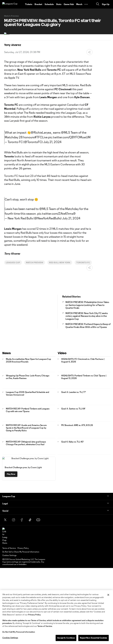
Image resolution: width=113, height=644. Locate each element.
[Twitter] (5, 520)
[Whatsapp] (46, 520)
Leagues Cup (13, 262)
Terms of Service (38, 620)
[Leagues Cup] (12, 4)
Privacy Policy (34, 614)
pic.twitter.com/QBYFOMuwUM (69, 137)
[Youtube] (38, 520)
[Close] (108, 595)
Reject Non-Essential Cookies (93, 638)
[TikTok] (30, 520)
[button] (86, 4)
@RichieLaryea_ (41, 132)
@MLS (65, 132)
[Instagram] (13, 520)
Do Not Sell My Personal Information (18, 632)
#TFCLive (41, 137)
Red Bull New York (59, 262)
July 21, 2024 (52, 142)
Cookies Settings (9, 555)
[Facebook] (22, 520)
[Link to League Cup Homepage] (4, 536)
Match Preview (34, 262)
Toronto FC (83, 262)
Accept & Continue (66, 638)
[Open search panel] (97, 4)
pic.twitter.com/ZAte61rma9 (56, 213)
